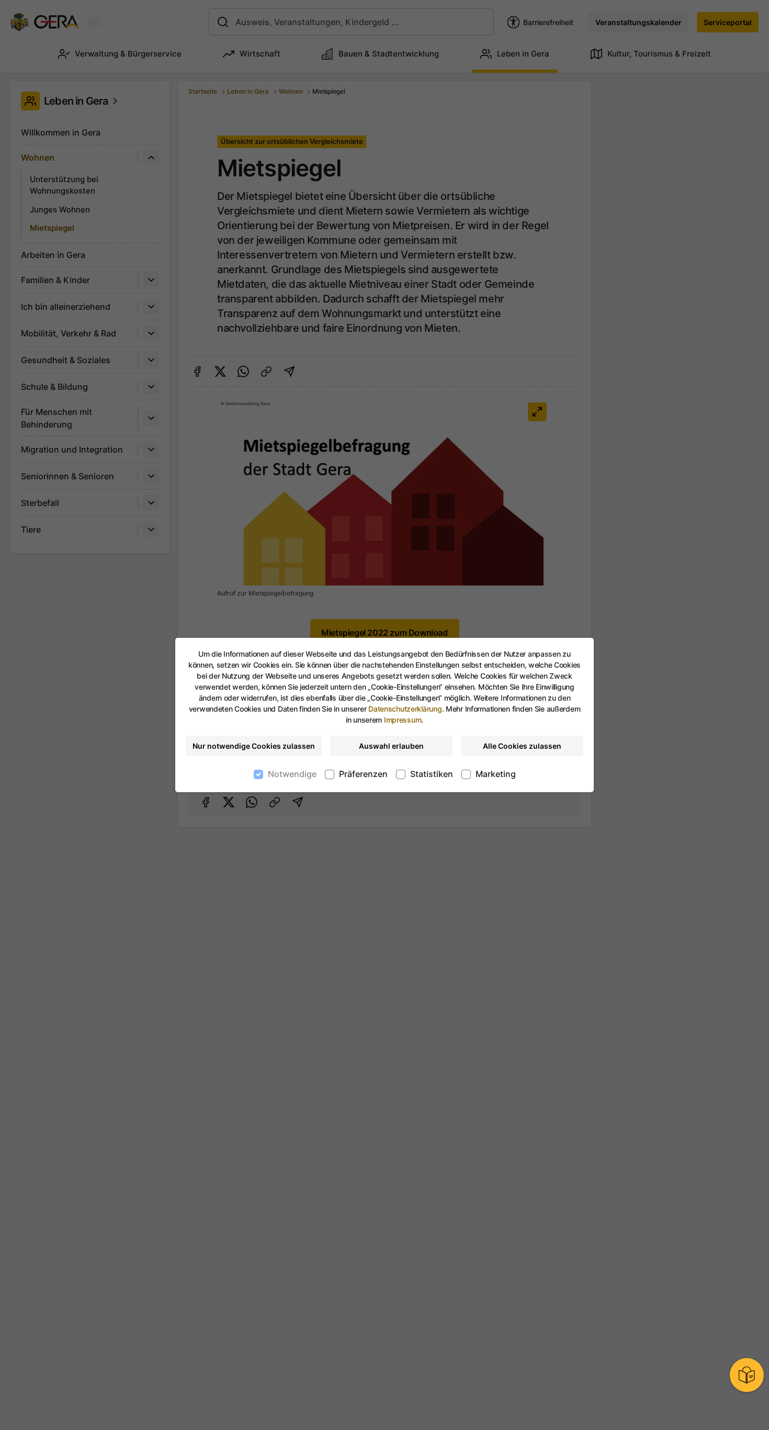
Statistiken (431, 774)
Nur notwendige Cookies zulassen (254, 745)
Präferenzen (363, 774)
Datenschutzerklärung (405, 708)
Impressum (402, 719)
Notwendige (292, 774)
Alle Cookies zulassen (522, 745)
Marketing (496, 774)
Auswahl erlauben (391, 745)
